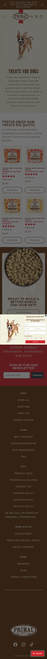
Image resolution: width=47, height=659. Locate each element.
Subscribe (35, 341)
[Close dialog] (45, 315)
